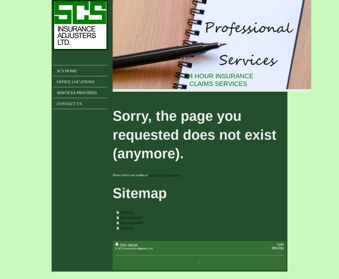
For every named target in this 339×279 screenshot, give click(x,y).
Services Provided (131, 222)
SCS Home (127, 212)
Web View (278, 247)
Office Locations (130, 217)
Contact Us (127, 227)
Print (123, 244)
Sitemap (133, 244)
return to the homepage (164, 175)
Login (280, 243)
